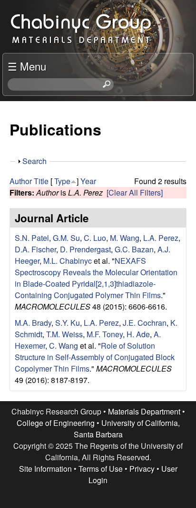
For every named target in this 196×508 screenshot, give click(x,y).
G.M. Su (66, 237)
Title (41, 181)
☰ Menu (27, 65)
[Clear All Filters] (135, 192)
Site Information (45, 468)
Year (88, 181)
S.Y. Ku (67, 322)
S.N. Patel (32, 237)
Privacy (142, 468)
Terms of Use (100, 468)
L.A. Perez (160, 237)
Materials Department (144, 411)
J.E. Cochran (145, 322)
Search (34, 161)
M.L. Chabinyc (67, 260)
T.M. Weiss (64, 334)
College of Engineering (56, 422)
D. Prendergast (85, 249)
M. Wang (124, 237)
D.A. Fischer (35, 249)
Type (62, 181)
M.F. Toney (105, 334)
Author (21, 181)
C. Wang (63, 345)
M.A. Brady (33, 322)
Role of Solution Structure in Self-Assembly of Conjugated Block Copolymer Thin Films (95, 357)
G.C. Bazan (134, 249)
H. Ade (138, 334)
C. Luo (95, 237)
